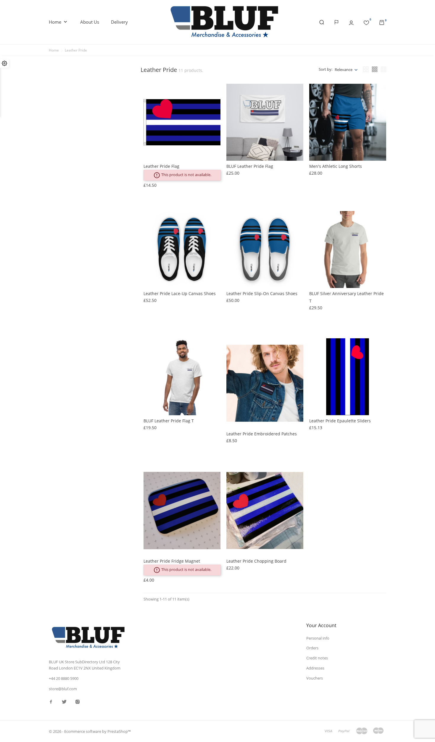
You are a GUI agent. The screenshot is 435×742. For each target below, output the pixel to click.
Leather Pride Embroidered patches (261, 434)
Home (58, 22)
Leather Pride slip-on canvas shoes (261, 293)
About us (89, 22)
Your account (321, 625)
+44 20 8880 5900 (63, 678)
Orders (312, 648)
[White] (150, 351)
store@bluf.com (63, 688)
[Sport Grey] (150, 357)
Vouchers (314, 678)
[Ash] (150, 363)
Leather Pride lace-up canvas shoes (180, 293)
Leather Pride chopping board (256, 561)
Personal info (317, 638)
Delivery (119, 22)
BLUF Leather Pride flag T (169, 421)
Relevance (343, 69)
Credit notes (317, 658)
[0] (366, 22)
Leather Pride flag (161, 166)
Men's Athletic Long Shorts (335, 166)
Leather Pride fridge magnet (172, 561)
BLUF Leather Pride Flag (249, 166)
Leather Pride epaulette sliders (340, 421)
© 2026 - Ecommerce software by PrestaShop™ (90, 731)
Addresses (315, 668)
